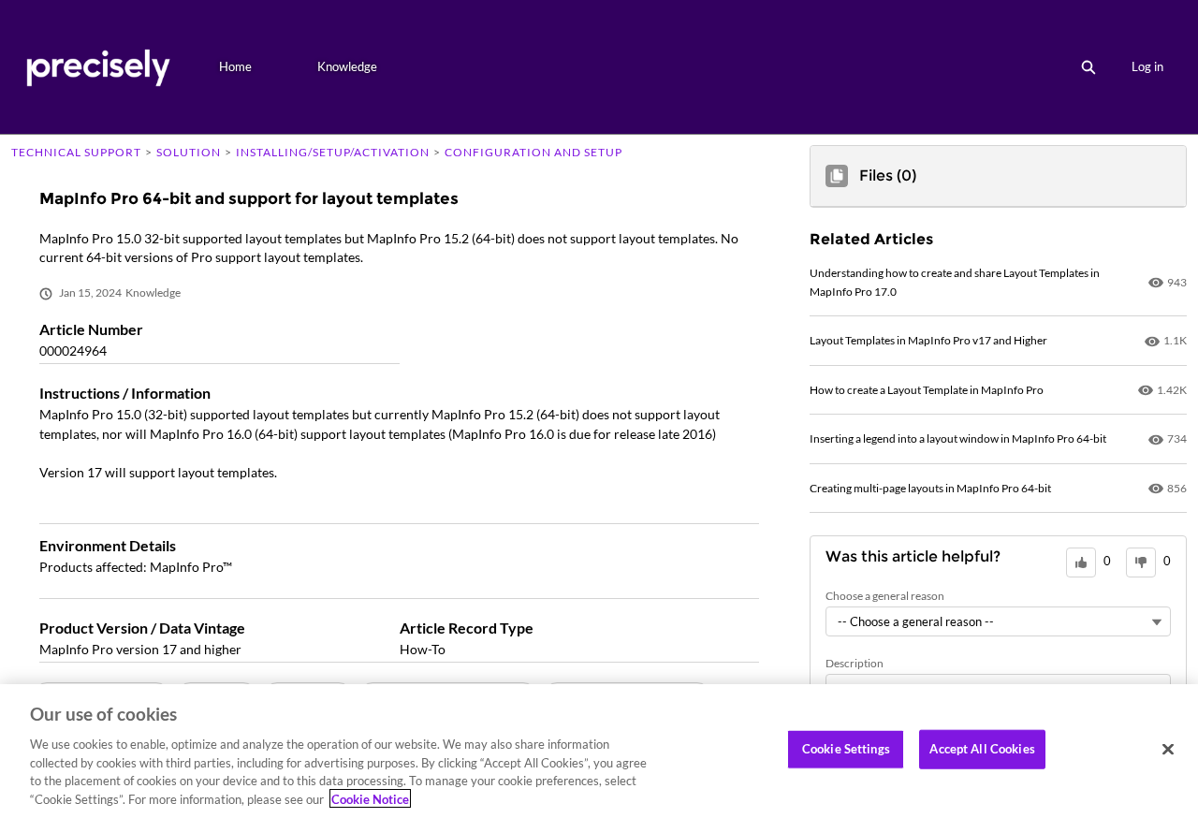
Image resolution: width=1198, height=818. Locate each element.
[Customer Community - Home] (98, 66)
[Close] (1168, 749)
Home (235, 66)
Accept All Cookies (981, 748)
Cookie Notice (370, 798)
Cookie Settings (846, 748)
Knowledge (347, 66)
